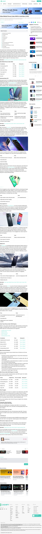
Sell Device (23, 504)
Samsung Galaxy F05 (12, 82)
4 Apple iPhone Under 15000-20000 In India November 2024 (14, 427)
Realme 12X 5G (4, 331)
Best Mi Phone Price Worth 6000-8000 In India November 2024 (15, 59)
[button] (39, 1)
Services (11, 504)
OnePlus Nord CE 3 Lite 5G (6, 330)
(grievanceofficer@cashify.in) (4, 526)
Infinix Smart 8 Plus (11, 167)
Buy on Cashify (24, 379)
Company (16, 504)
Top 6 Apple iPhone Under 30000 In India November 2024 (14, 123)
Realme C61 (4, 245)
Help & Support (28, 505)
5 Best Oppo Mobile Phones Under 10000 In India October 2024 (15, 282)
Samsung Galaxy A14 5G (6, 335)
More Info (34, 504)
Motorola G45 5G (5, 333)
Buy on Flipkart (21, 74)
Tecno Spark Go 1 (11, 205)
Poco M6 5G (9, 127)
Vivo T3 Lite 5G (4, 334)
